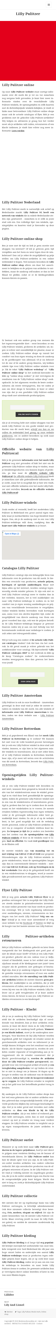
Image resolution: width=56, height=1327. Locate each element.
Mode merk (35, 1312)
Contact (39, 1323)
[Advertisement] (28, 51)
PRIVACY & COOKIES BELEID (23, 1323)
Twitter (39, 922)
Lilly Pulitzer (26, 1312)
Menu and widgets (49, 7)
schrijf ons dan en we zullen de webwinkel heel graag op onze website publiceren (28, 432)
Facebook (27, 922)
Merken (10, 1312)
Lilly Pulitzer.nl (10, 492)
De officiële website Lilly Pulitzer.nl (31, 476)
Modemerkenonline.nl (27, 1321)
